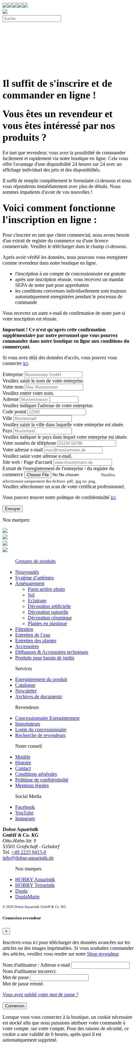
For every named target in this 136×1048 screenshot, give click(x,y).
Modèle (22, 757)
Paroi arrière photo (46, 589)
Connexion (14, 1006)
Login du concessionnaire (40, 729)
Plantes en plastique (47, 623)
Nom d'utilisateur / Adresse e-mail (36, 965)
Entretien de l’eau (32, 635)
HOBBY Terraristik (35, 885)
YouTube (24, 812)
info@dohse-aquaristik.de (28, 858)
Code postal (14, 411)
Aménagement (29, 583)
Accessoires (27, 646)
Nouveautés (27, 572)
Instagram (25, 818)
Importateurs (27, 724)
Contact (23, 768)
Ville (7, 418)
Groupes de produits (35, 561)
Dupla (21, 891)
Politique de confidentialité (41, 779)
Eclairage (37, 600)
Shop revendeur (102, 954)
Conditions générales (36, 774)
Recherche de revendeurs (40, 735)
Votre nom (13, 386)
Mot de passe (16, 977)
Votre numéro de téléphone (29, 443)
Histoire (23, 762)
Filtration (24, 629)
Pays (7, 430)
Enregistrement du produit (41, 679)
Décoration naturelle (48, 612)
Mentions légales (32, 785)
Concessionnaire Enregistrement (47, 718)
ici (25, 363)
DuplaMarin (27, 896)
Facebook (25, 807)
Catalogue (25, 685)
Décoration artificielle (49, 606)
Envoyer (12, 508)
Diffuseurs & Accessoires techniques (51, 652)
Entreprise (13, 374)
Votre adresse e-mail (23, 449)
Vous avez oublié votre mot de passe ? (40, 994)
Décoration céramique (50, 617)
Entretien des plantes (35, 640)
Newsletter (26, 690)
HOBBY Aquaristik (35, 879)
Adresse (11, 399)
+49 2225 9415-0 (28, 852)
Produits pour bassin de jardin (44, 657)
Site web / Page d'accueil (27, 462)
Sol (31, 595)
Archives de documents (38, 696)
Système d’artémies (34, 577)
